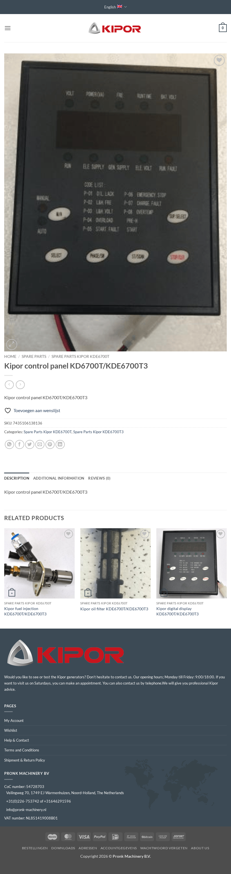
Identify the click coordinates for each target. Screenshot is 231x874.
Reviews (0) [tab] (99, 478)
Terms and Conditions (21, 750)
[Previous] (4, 578)
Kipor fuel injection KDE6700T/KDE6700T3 (25, 611)
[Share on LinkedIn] (60, 444)
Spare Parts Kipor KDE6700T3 (98, 432)
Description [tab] (16, 478)
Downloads (63, 848)
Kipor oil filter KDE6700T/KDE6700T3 (114, 608)
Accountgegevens (119, 848)
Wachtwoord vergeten (164, 848)
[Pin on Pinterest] (50, 444)
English (110, 7)
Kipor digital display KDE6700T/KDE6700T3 (177, 611)
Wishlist (10, 730)
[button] (7, 28)
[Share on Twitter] (29, 444)
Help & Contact (16, 740)
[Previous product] (20, 384)
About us (200, 848)
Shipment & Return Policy (24, 760)
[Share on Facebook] (19, 444)
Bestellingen (35, 848)
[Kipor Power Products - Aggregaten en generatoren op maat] (115, 28)
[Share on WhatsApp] (9, 444)
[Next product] (9, 384)
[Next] (226, 578)
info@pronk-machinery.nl (26, 809)
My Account (14, 720)
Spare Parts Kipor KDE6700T (80, 356)
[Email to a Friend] (40, 444)
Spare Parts (34, 356)
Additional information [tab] (59, 478)
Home (10, 356)
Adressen (88, 848)
